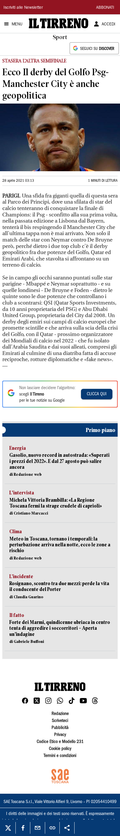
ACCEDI (108, 24)
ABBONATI (105, 8)
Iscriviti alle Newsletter (23, 8)
